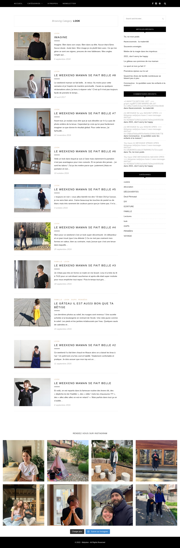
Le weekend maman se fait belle (82, 383)
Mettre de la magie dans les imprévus (140, 51)
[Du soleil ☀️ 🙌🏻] (68, 460)
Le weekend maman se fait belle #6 (85, 151)
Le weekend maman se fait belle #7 (85, 113)
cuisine (127, 182)
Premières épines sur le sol (136, 71)
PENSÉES (82, 299)
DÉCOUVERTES (131, 192)
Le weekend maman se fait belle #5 (85, 189)
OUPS (74, 299)
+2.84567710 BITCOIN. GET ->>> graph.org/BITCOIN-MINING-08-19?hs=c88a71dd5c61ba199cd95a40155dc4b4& (144, 103)
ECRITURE (129, 206)
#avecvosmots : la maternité (136, 41)
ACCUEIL (18, 3)
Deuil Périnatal (130, 196)
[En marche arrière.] (156, 505)
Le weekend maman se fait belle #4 (85, 227)
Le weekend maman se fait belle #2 (85, 345)
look (57, 33)
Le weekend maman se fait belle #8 (85, 75)
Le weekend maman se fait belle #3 (85, 265)
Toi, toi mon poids (131, 37)
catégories (34, 3)
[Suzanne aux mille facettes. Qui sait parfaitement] (112, 460)
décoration (128, 187)
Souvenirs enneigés (132, 46)
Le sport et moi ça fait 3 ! (135, 66)
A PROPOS (53, 3)
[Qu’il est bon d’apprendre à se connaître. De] (156, 460)
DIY (125, 201)
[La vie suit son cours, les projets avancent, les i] (68, 505)
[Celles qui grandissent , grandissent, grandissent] (23, 505)
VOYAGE (128, 236)
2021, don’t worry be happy (136, 56)
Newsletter (69, 3)
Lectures (127, 216)
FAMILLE (58, 261)
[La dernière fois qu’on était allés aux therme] (112, 505)
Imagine (61, 37)
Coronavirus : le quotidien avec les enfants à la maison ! (141, 137)
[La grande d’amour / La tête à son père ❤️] (23, 460)
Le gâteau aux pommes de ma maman (141, 61)
